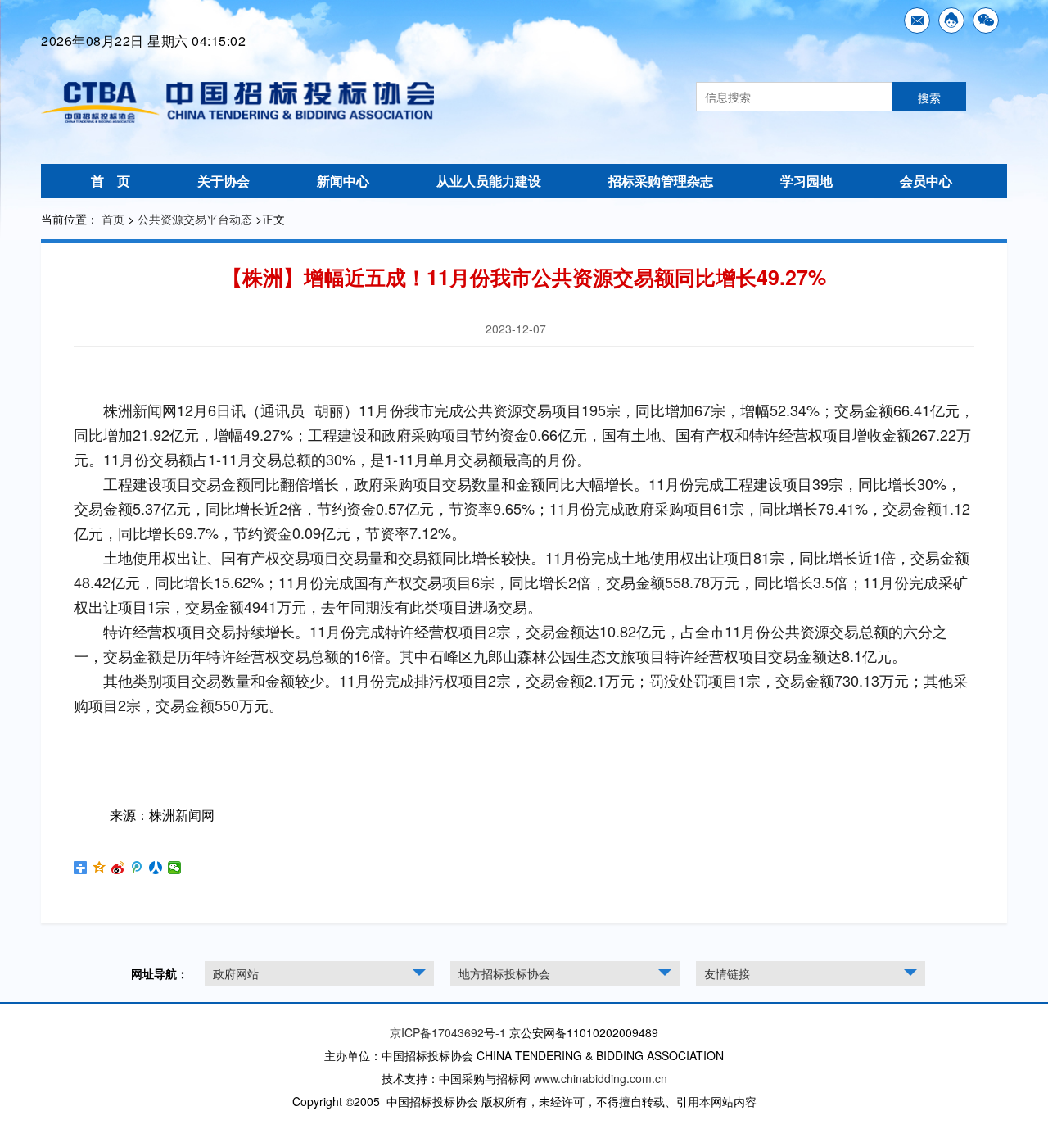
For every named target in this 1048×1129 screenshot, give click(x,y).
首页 (113, 219)
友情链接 (727, 973)
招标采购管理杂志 (660, 180)
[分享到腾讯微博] (137, 867)
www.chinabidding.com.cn (600, 1078)
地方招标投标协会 (504, 973)
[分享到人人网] (156, 867)
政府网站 (236, 973)
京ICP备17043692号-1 (448, 1032)
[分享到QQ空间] (99, 867)
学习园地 (806, 180)
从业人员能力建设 (488, 180)
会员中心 (926, 180)
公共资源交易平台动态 (195, 219)
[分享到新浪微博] (118, 867)
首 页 (110, 180)
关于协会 (223, 180)
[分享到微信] (175, 867)
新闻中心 (343, 180)
